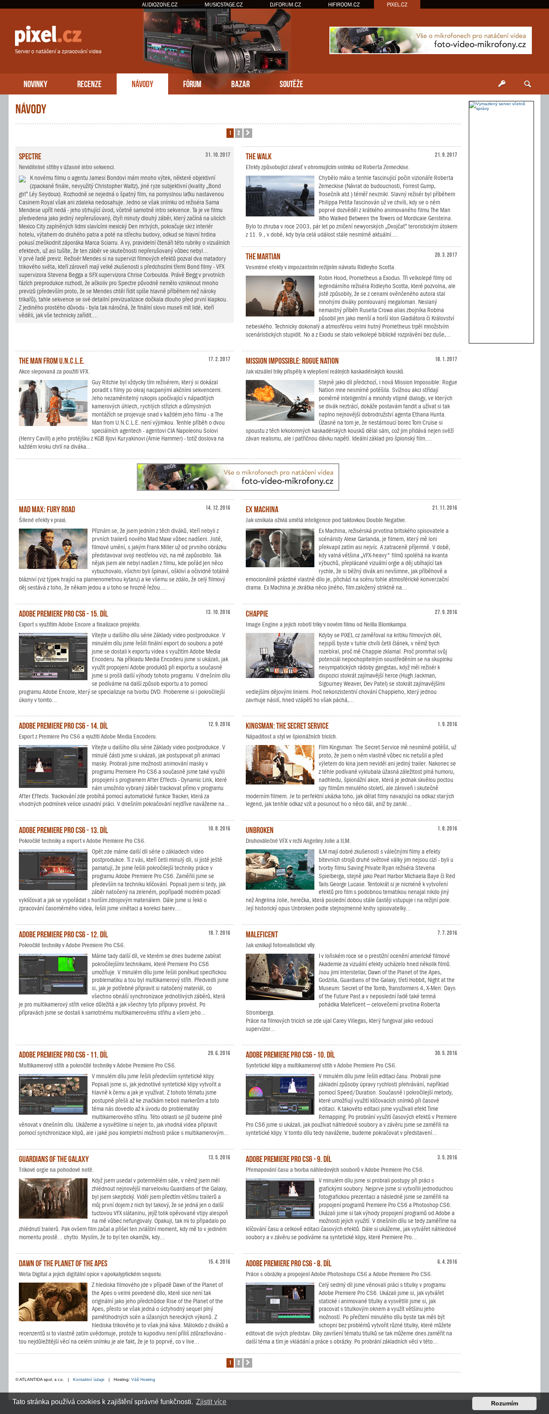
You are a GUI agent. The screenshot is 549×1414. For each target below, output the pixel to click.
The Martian (263, 255)
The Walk (258, 155)
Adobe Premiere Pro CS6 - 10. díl (290, 1053)
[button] (248, 133)
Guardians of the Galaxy (54, 1158)
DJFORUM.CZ (285, 4)
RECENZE (89, 83)
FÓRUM (192, 83)
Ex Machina (262, 508)
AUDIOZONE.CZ (160, 4)
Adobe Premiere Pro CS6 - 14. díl (63, 725)
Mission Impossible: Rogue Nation (292, 360)
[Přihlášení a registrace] (502, 84)
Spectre (30, 155)
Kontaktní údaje (89, 1379)
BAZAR (240, 83)
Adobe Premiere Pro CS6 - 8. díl (289, 1262)
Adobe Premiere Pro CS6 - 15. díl (63, 612)
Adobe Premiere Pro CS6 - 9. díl (289, 1158)
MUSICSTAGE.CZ (224, 4)
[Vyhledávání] (527, 84)
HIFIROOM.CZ (344, 4)
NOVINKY (35, 83)
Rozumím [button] (504, 1403)
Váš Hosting (143, 1379)
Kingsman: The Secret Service (287, 725)
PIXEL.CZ (397, 4)
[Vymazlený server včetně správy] (501, 106)
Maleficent (262, 933)
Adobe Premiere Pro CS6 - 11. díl (63, 1053)
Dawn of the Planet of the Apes (63, 1262)
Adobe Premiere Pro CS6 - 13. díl (63, 829)
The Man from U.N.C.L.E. (51, 360)
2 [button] (239, 132)
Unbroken (260, 829)
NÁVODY (142, 83)
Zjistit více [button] (211, 1401)
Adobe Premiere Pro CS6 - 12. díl (63, 933)
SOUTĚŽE (291, 83)
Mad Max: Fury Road (47, 508)
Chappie (257, 612)
